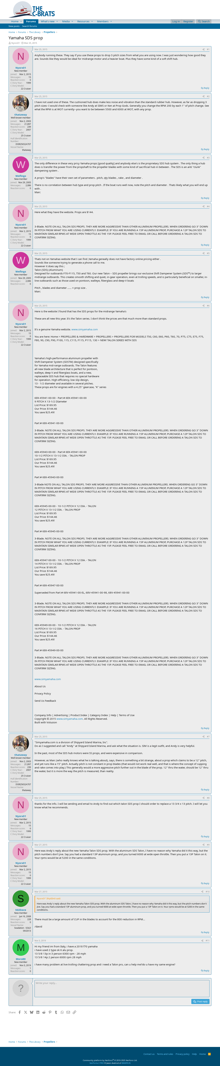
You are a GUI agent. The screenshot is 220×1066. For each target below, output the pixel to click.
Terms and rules (165, 1054)
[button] (21, 21)
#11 (208, 940)
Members (102, 21)
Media (66, 21)
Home (14, 21)
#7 (208, 736)
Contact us (149, 1054)
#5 (208, 253)
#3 (208, 157)
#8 (208, 797)
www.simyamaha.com (85, 329)
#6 (208, 305)
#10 (208, 891)
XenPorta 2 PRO (97, 1063)
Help (194, 1054)
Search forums (29, 26)
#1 (208, 49)
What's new (47, 21)
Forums (31, 21)
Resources (83, 21)
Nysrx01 (15, 42)
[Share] (203, 50)
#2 (208, 96)
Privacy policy (183, 1054)
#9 (208, 844)
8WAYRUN (126, 1063)
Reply (206, 87)
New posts (14, 26)
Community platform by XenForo (110, 1060)
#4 (208, 206)
